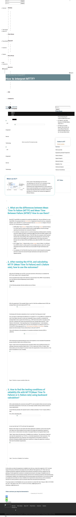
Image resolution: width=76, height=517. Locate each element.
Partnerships (11, 37)
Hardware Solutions (13, 26)
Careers (4, 54)
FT (40, 514)
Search (71, 72)
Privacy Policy (45, 514)
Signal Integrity (12, 16)
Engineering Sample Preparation (15, 13)
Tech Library (5, 29)
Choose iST (11, 55)
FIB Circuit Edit (11, 11)
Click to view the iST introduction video (29, 142)
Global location (60, 144)
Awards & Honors (12, 36)
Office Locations (12, 65)
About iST (4, 31)
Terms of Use (52, 514)
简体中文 (7, 70)
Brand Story (11, 32)
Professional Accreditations (14, 34)
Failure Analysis (12, 14)
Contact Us (11, 39)
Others (10, 24)
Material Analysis (12, 18)
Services (4, 8)
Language (5, 68)
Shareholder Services (13, 52)
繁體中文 (7, 69)
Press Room (5, 41)
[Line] (30, 500)
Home (7, 75)
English (7, 71)
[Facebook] (30, 496)
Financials (11, 49)
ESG (3, 62)
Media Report (11, 44)
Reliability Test (11, 19)
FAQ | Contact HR (12, 60)
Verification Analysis (13, 9)
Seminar (10, 46)
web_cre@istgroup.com (34, 483)
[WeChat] (30, 498)
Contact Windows (12, 67)
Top (5, 516)
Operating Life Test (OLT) (37, 493)
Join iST (10, 57)
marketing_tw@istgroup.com (12, 485)
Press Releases (12, 42)
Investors (4, 47)
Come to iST (11, 59)
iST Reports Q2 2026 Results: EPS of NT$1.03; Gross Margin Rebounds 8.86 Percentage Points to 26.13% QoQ (64, 129)
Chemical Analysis (12, 21)
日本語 (7, 72)
